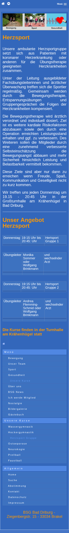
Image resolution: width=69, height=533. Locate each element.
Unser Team (16, 363)
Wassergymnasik (20, 426)
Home (12, 474)
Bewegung (15, 358)
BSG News (15, 392)
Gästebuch (15, 414)
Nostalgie (14, 403)
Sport (11, 369)
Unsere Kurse (19, 380)
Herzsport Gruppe (23, 438)
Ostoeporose (17, 443)
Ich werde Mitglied (21, 397)
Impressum (16, 502)
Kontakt (13, 491)
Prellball (14, 454)
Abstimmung (16, 485)
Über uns (14, 386)
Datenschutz (17, 497)
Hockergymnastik (20, 432)
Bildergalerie (17, 409)
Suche (12, 480)
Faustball (14, 460)
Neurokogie (16, 449)
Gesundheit (16, 375)
